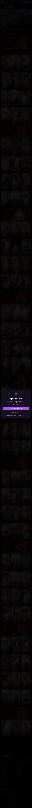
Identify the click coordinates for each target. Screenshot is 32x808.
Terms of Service (23, 415)
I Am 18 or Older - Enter (16, 408)
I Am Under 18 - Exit (16, 412)
